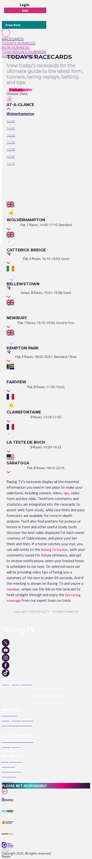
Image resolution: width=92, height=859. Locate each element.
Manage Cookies (15, 751)
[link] (24, 39)
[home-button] (6, 17)
